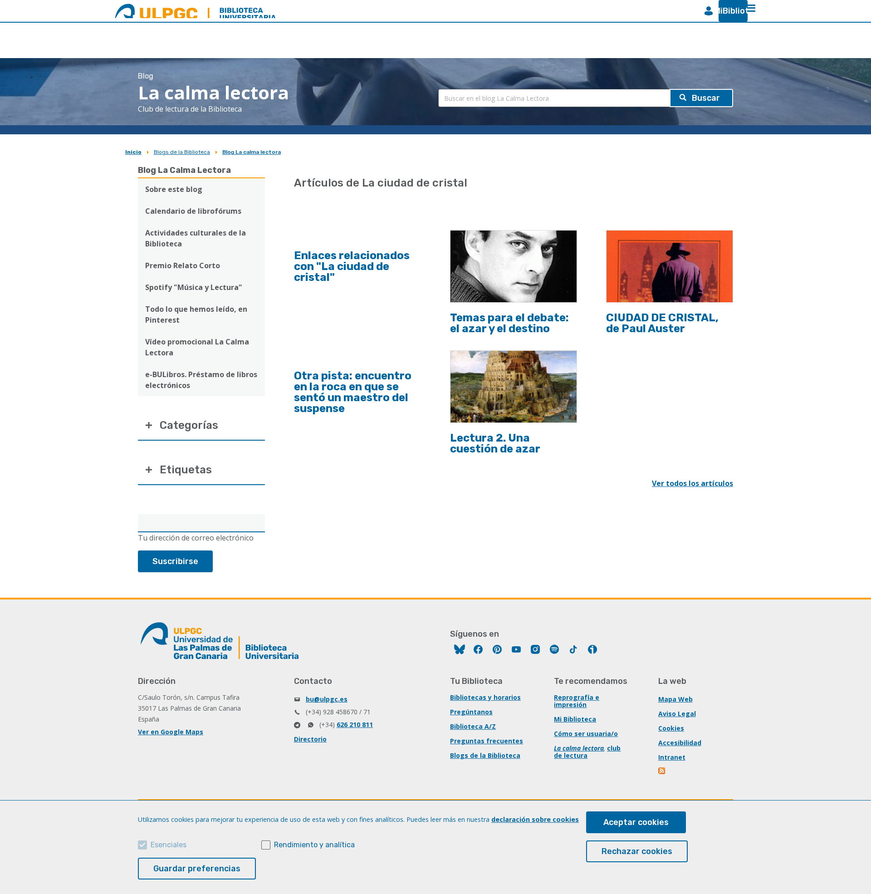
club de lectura (587, 752)
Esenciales (168, 844)
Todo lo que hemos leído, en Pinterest (196, 314)
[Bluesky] (459, 650)
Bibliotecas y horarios (485, 697)
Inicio (133, 152)
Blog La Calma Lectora (184, 170)
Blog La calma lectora (251, 152)
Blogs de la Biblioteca (182, 152)
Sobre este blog (173, 189)
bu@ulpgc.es (326, 699)
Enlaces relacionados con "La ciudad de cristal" (352, 266)
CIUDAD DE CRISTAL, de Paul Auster (662, 323)
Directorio (310, 739)
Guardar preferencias (196, 869)
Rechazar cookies (637, 851)
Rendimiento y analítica (314, 844)
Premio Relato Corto (182, 265)
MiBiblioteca (729, 11)
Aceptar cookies (636, 822)
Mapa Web (675, 699)
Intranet (671, 757)
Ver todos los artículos (692, 483)
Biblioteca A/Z (473, 726)
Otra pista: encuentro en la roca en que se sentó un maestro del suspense (352, 392)
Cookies (671, 728)
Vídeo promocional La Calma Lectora (197, 347)
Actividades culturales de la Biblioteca (195, 238)
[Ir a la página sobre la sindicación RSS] (662, 771)
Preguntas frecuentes (486, 741)
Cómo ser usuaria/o (586, 733)
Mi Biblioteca (575, 719)
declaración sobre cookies (535, 819)
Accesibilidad (679, 742)
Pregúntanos (471, 711)
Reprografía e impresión (576, 701)
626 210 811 (355, 724)
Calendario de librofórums (193, 211)
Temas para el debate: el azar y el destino (509, 323)
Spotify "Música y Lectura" (193, 287)
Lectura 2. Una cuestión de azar (495, 443)
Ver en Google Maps (170, 731)
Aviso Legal (677, 713)
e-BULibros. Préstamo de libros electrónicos (201, 379)
